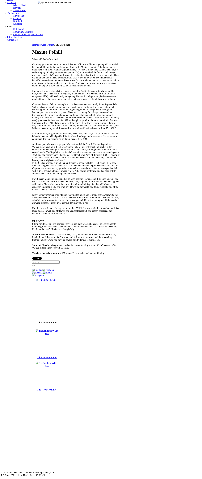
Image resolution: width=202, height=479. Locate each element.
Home (35, 45)
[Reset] (33, 265)
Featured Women (46, 45)
